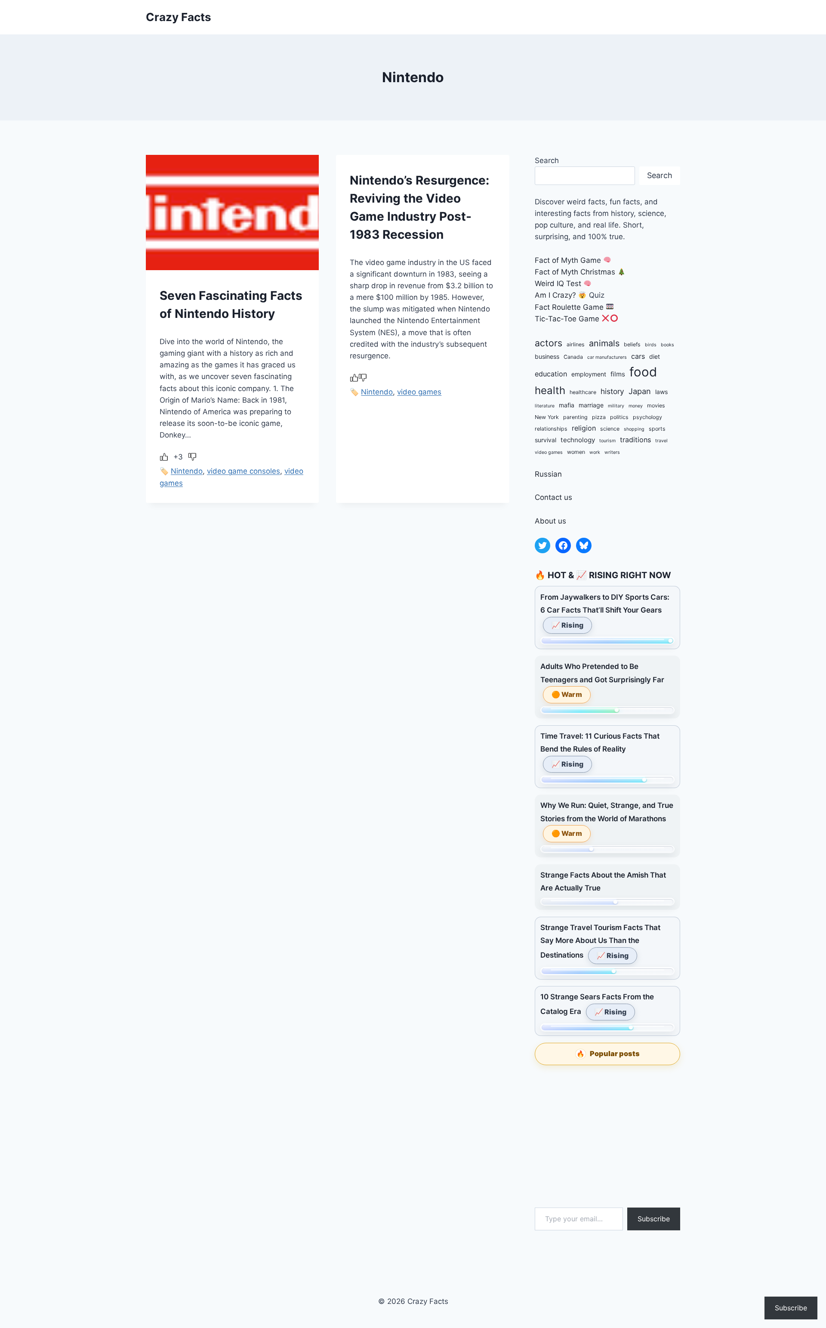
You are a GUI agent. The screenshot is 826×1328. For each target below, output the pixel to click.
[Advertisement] (607, 1136)
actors (548, 342)
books (667, 345)
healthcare (583, 392)
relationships (551, 428)
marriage (591, 405)
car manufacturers (607, 357)
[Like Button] (164, 457)
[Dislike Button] (192, 457)
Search (547, 160)
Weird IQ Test (558, 283)
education (551, 374)
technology (578, 440)
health (550, 390)
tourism (607, 441)
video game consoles (243, 471)
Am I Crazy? (555, 295)
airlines (576, 344)
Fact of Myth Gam (566, 260)
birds (650, 345)
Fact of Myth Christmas (575, 272)
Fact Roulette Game (569, 307)
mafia (566, 405)
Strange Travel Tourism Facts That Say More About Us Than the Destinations (600, 941)
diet (654, 356)
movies (656, 405)
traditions (635, 439)
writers (612, 452)
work (594, 452)
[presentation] (232, 212)
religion (584, 428)
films (617, 374)
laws (661, 391)
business (547, 356)
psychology (647, 417)
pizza (599, 417)
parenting (575, 417)
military (616, 406)
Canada (573, 357)
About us (550, 521)
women (576, 452)
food (643, 371)
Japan (640, 391)
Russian (548, 474)
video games (419, 392)
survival (545, 440)
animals (604, 343)
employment (588, 374)
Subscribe (654, 1218)
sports (657, 428)
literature (545, 406)
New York (547, 417)
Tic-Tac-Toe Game (567, 318)
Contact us (553, 497)
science (610, 428)
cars (638, 356)
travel (661, 441)
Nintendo (187, 471)
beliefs (632, 344)
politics (619, 417)
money (636, 406)
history (612, 391)
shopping (634, 429)
